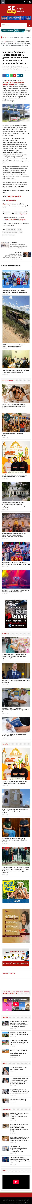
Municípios (19, 1203)
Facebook (13, 220)
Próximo (18, 252)
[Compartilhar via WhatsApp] (11, 75)
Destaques (15, 66)
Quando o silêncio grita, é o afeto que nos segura (18, 1068)
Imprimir (22, 71)
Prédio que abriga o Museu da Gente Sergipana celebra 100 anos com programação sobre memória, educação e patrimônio (14, 505)
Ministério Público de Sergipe (10, 232)
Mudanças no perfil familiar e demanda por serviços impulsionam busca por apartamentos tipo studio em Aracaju (19, 1127)
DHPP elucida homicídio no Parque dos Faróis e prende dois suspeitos (14, 345)
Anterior (14, 242)
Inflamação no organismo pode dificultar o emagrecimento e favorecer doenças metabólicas (19, 1138)
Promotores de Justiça (15, 69)
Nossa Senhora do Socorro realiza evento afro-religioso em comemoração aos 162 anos (16, 563)
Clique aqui (23, 214)
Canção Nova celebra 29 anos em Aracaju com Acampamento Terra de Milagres (14, 475)
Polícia (20, 66)
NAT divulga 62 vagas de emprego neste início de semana (16, 681)
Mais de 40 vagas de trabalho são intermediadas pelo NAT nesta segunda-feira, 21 (15, 709)
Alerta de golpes (9, 68)
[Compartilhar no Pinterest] (14, 75)
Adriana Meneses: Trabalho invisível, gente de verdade (18, 1100)
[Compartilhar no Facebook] (4, 75)
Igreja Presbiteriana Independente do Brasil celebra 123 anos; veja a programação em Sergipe (15, 810)
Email (28, 71)
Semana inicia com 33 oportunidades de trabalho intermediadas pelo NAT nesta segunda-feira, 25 (14, 656)
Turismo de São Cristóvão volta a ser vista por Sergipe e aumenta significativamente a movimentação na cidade (19, 1024)
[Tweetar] (7, 75)
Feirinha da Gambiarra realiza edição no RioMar (14, 434)
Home (3, 1203)
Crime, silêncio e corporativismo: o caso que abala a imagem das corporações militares (18, 1149)
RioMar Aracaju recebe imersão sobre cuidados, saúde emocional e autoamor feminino (14, 406)
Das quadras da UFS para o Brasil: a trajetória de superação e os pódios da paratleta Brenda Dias (20, 1160)
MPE (8, 69)
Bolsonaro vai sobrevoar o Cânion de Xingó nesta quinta (19, 1033)
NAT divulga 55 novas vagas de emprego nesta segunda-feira (14, 735)
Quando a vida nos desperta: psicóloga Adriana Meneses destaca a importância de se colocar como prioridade (19, 1081)
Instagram (22, 220)
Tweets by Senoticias (8, 973)
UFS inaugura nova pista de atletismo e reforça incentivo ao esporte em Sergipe (14, 291)
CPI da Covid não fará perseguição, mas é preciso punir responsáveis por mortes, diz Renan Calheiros (12, 256)
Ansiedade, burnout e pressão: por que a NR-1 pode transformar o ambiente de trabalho (19, 1115)
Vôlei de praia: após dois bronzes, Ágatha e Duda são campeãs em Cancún (18, 246)
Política (26, 1203)
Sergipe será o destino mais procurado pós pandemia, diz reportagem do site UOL (19, 1042)
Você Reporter (10, 1203)
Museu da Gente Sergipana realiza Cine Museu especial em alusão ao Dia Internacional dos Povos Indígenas (14, 534)
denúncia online (11, 200)
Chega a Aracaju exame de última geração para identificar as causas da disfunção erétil (19, 1091)
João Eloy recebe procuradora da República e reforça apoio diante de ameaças (15, 371)
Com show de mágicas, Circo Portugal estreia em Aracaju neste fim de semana (15, 591)
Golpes (15, 68)
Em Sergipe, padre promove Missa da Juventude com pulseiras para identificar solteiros (14, 840)
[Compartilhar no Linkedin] (18, 75)
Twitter (6, 220)
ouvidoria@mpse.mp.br (14, 196)
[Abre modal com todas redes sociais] (21, 75)
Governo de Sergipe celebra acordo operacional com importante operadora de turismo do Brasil (18, 1052)
